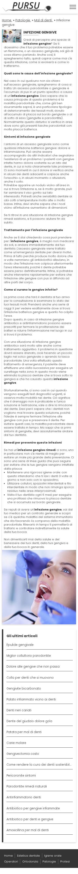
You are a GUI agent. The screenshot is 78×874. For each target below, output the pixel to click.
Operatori (11, 861)
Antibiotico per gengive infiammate (33, 808)
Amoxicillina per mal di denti (27, 830)
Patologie (49, 861)
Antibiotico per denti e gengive (29, 819)
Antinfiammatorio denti (23, 797)
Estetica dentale (28, 855)
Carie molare (16, 743)
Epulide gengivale (20, 645)
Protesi (65, 861)
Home (8, 855)
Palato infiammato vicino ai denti (31, 699)
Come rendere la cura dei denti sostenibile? (39, 765)
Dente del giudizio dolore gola (29, 721)
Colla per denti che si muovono (30, 678)
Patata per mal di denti (24, 732)
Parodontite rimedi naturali (26, 786)
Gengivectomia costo (22, 754)
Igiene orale (53, 855)
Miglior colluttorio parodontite (28, 656)
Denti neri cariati (18, 710)
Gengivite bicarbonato (23, 688)
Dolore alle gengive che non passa (33, 667)
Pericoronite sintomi (21, 776)
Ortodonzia (30, 861)
